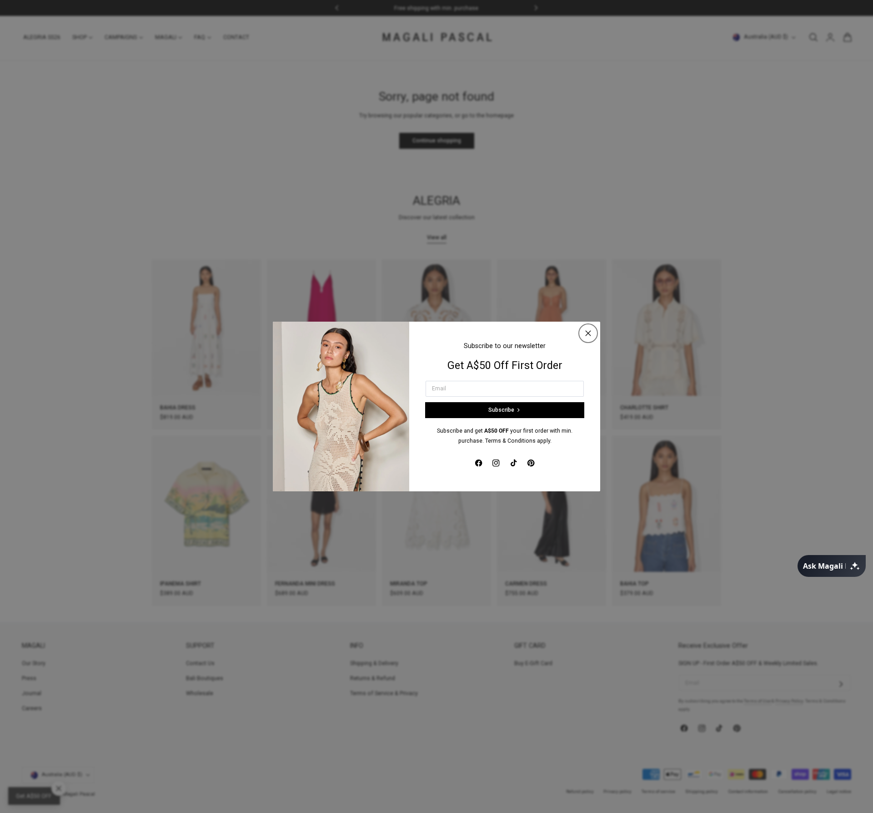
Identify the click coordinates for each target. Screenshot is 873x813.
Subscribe (501, 410)
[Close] (588, 333)
